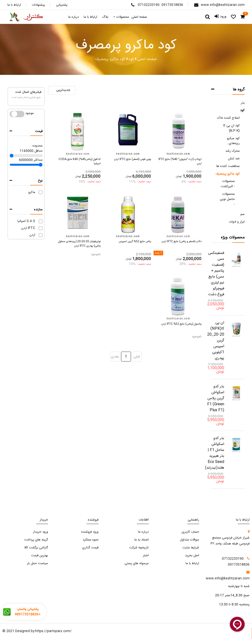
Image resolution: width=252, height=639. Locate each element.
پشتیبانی (61, 5)
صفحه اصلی (147, 59)
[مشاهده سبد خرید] (242, 17)
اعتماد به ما (141, 539)
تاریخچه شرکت (139, 547)
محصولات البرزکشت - (228, 184)
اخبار (146, 555)
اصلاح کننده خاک (228, 118)
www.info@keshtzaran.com (223, 5)
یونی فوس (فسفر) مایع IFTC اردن (132, 159)
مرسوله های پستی (137, 563)
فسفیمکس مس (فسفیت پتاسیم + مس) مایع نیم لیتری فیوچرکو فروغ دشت (216, 273)
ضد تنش (234, 158)
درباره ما (143, 532)
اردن (32, 235)
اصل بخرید (192, 555)
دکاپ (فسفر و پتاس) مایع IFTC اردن (182, 241)
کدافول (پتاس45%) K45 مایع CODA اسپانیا (80, 161)
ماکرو (31, 192)
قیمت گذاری (90, 547)
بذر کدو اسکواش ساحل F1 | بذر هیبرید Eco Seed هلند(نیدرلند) (214, 453)
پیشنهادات (38, 5)
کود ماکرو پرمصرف (228, 174)
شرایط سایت (190, 547)
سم (242, 214)
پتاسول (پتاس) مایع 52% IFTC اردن (181, 324)
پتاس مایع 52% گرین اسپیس (135, 241)
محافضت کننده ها (228, 166)
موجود (14, 113)
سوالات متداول (189, 539)
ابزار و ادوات (237, 222)
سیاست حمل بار (37, 563)
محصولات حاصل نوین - (227, 199)
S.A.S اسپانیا (26, 221)
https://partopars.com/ (53, 631)
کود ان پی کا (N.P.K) (231, 128)
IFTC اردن (28, 228)
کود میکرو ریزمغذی (233, 141)
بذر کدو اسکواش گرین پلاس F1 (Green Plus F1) (215, 398)
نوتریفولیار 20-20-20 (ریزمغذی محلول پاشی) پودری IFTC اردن (79, 243)
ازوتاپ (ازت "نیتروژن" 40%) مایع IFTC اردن (180, 161)
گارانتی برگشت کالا (36, 547)
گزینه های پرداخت (36, 539)
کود (242, 110)
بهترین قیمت (39, 555)
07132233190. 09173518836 (160, 5)
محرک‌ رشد (232, 151)
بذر (243, 103)
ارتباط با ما (14, 5)
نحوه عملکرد (90, 539)
